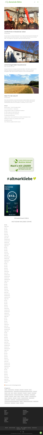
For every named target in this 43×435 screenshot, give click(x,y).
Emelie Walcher (20, 393)
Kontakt (23, 428)
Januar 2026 (6, 237)
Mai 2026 (5, 231)
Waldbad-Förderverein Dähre (28, 401)
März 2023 (6, 289)
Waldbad (21, 401)
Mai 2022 (5, 303)
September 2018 (7, 366)
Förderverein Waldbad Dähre (18, 394)
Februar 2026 (6, 236)
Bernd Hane (26, 389)
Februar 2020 (6, 340)
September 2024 (7, 260)
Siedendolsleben (31, 398)
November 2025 (7, 240)
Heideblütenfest (26, 394)
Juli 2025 (5, 247)
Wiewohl (17, 403)
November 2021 (7, 311)
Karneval (15, 396)
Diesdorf (6, 393)
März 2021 (6, 322)
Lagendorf (26, 396)
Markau (6, 398)
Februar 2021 (6, 324)
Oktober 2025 (6, 242)
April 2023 (6, 287)
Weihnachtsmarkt (7, 403)
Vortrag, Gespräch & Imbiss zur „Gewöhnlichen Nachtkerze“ (14, 110)
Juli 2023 (5, 282)
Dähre (5, 66)
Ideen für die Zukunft (11, 96)
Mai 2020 (5, 335)
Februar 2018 (6, 377)
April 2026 (6, 232)
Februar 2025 (6, 253)
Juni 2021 (5, 319)
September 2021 (7, 314)
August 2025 (6, 245)
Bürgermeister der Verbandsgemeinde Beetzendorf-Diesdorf (23, 391)
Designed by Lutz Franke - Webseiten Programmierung (21, 433)
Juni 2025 (5, 248)
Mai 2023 (5, 285)
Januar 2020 (6, 342)
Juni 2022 (5, 302)
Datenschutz (34, 427)
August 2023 (6, 281)
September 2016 (7, 380)
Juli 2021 (5, 318)
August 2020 (6, 330)
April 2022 (6, 305)
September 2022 (7, 297)
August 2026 (6, 226)
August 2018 (6, 367)
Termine (18, 427)
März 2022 (6, 306)
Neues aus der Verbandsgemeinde (13, 385)
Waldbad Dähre (35, 401)
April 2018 (6, 374)
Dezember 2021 (7, 310)
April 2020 (6, 337)
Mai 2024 (5, 266)
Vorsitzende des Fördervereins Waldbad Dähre (12, 401)
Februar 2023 (6, 290)
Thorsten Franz (13, 399)
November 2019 (7, 345)
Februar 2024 (6, 271)
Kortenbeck (22, 396)
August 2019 (6, 350)
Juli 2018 (5, 369)
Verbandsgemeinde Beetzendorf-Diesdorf (22, 399)
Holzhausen (6, 396)
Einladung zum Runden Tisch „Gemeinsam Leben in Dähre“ (14, 118)
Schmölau (18, 398)
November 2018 (7, 364)
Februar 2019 (6, 359)
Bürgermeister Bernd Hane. (9, 391)
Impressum (19, 428)
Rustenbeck (14, 398)
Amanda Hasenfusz (11, 389)
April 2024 (6, 268)
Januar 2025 (6, 255)
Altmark (6, 389)
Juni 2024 (5, 265)
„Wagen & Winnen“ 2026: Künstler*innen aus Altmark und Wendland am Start (17, 116)
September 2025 (7, 244)
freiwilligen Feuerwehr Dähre (9, 394)
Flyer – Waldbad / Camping (26, 427)
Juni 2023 (5, 284)
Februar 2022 (6, 308)
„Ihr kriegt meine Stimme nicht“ (9, 115)
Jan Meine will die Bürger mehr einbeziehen (11, 113)
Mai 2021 (5, 321)
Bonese (30, 389)
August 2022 (6, 298)
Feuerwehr (29, 393)
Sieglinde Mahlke (7, 399)
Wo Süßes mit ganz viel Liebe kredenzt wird (11, 112)
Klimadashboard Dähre (8, 120)
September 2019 (7, 348)
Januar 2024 (6, 273)
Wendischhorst (13, 403)
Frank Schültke (34, 393)
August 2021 (6, 316)
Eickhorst (15, 393)
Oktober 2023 (6, 277)
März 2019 (6, 358)
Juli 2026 (5, 228)
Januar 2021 (6, 326)
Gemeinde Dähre (7, 33)
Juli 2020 (5, 332)
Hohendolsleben (32, 394)
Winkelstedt (21, 403)
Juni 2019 (5, 353)
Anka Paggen (17, 389)
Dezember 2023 (7, 274)
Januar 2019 (6, 361)
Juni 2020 (5, 334)
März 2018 (6, 375)
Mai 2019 (5, 355)
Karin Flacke (11, 396)
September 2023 (7, 279)
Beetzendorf (21, 389)
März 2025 (6, 252)
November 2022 (7, 295)
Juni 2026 (5, 229)
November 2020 (7, 329)
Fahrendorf (25, 393)
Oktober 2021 (6, 313)
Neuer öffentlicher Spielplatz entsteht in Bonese (12, 121)
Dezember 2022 (7, 293)
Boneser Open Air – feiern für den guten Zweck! (12, 107)
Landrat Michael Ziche (32, 396)
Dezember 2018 (7, 363)
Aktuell (6, 427)
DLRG (9, 393)
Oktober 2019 (6, 347)
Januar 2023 (6, 292)
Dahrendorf (35, 391)
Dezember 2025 (7, 239)
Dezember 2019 (7, 343)
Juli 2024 (5, 263)
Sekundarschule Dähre (10, 66)
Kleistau (18, 396)
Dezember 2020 (7, 327)
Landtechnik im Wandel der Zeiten (15, 32)
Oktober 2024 (6, 258)
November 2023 (7, 276)
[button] (41, 433)
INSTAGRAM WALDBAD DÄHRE (22, 222)
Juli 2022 (5, 300)
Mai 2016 (5, 382)
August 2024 (6, 261)
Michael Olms (10, 398)
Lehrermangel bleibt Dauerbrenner (15, 65)
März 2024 (6, 269)
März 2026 (6, 234)
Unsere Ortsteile (12, 427)
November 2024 (7, 256)
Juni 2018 (5, 371)
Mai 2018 (5, 372)
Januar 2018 (6, 379)
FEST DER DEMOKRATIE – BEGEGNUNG (11, 108)
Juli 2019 (5, 351)
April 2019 (6, 356)
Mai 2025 (5, 250)
